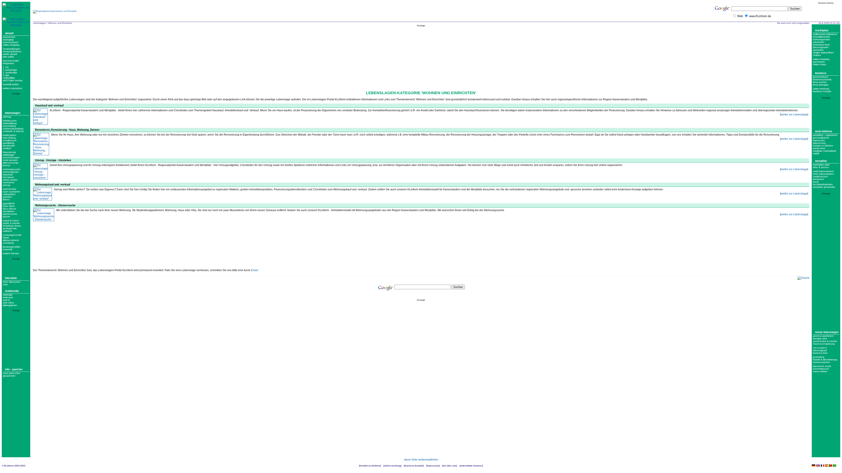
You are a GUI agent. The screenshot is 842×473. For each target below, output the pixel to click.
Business (820, 73)
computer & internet (13, 131)
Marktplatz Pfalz (821, 164)
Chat (5, 284)
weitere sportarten (12, 88)
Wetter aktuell (10, 54)
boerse (6, 165)
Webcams (8, 297)
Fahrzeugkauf (820, 350)
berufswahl (8, 145)
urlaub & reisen (11, 220)
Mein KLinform (823, 131)
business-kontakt (822, 91)
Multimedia (12, 291)
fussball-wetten (11, 84)
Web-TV (6, 300)
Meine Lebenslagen (826, 332)
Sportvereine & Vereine (825, 341)
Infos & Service (821, 167)
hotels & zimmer (11, 223)
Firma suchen (820, 82)
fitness (6, 199)
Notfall (816, 153)
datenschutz (819, 143)
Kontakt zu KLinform (823, 145)
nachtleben (8, 211)
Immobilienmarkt (821, 36)
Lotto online (8, 56)
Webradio (7, 294)
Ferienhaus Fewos (12, 225)
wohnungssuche (11, 169)
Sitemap (7, 116)
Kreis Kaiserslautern (823, 174)
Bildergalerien (10, 305)
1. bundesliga (10, 70)
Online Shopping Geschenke (821, 60)
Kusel (816, 181)
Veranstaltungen (11, 49)
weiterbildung (10, 123)
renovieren (8, 182)
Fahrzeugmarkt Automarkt (820, 48)
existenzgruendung (13, 128)
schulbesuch (9, 140)
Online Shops (819, 64)
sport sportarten (11, 191)
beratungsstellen (11, 246)
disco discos (9, 208)
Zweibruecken (820, 176)
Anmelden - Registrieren (825, 135)
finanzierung (9, 152)
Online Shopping (11, 45)
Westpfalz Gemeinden (824, 187)
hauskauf (8, 174)
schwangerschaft (12, 235)
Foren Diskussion (11, 282)
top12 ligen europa (12, 80)
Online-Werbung (821, 88)
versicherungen (11, 157)
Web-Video (8, 302)
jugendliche (9, 203)
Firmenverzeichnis (822, 79)
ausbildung (8, 143)
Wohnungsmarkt (821, 39)
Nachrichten (9, 37)
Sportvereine (9, 189)
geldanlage (8, 155)
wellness (7, 231)
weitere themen (11, 253)
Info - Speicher (14, 369)
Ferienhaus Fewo (821, 44)
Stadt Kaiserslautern (823, 171)
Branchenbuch (10, 42)
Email (254, 270)
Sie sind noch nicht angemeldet (793, 23)
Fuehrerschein (820, 353)
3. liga (6, 75)
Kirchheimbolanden (823, 184)
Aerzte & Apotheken (823, 336)
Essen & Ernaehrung (824, 343)
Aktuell (9, 33)
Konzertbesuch (821, 368)
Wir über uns (449, 465)
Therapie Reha (820, 338)
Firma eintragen (821, 84)
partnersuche (10, 214)
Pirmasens (818, 179)
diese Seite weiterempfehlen (421, 459)
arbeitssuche (10, 120)
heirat (6, 237)
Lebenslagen (12, 113)
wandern (7, 197)
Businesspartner (821, 362)
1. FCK (6, 67)
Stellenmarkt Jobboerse (825, 34)
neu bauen (8, 177)
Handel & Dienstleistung (825, 359)
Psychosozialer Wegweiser (11, 62)
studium (7, 148)
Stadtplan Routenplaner (825, 151)
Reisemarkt (818, 42)
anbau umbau (10, 179)
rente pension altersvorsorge (10, 161)
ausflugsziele (10, 228)
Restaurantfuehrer (12, 51)
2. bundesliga (10, 72)
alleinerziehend (11, 240)
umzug (6, 185)
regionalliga (9, 77)
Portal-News (819, 148)
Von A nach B (820, 347)
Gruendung (818, 357)
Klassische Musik (822, 366)
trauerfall (7, 249)
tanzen (6, 216)
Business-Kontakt (414, 465)
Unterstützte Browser (471, 465)
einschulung (9, 137)
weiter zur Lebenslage (794, 114)
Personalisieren (821, 137)
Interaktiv (11, 278)
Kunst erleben (820, 371)
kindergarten (9, 135)
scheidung (8, 243)
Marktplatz (8, 39)
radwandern (9, 194)
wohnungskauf (10, 172)
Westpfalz (821, 160)
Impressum (819, 140)
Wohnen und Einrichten (60, 23)
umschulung (9, 126)
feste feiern (9, 206)
